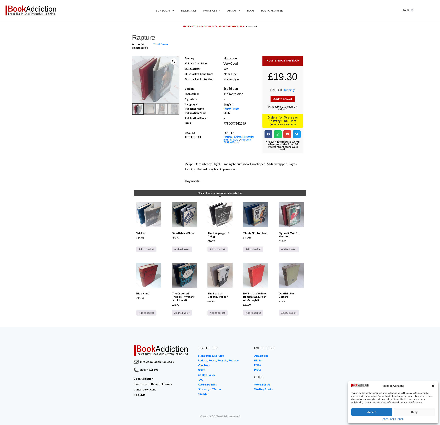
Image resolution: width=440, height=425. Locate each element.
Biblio (258, 360)
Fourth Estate (231, 108)
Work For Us (262, 384)
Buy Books (163, 10)
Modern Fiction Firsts (237, 141)
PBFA (257, 370)
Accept (371, 412)
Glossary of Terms (209, 389)
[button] (433, 386)
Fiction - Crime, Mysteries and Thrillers (217, 26)
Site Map (203, 394)
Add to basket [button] (146, 249)
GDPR (385, 419)
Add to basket (282, 99)
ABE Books (261, 355)
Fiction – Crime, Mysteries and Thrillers (238, 138)
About (232, 10)
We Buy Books (263, 389)
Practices (210, 10)
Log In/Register (272, 10)
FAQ (201, 379)
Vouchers (204, 365)
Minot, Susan (160, 44)
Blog (250, 10)
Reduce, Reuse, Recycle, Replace (218, 360)
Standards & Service (211, 355)
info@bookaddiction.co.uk (157, 361)
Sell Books (188, 10)
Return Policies (207, 384)
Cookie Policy (206, 374)
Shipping (288, 90)
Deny (414, 412)
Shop (186, 26)
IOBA (257, 365)
